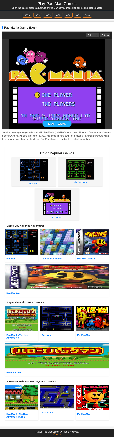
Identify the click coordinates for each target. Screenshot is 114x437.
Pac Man (33, 183)
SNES (47, 15)
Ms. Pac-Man (80, 182)
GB (77, 15)
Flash (87, 15)
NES (37, 15)
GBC (58, 15)
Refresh (105, 35)
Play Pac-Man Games (57, 3)
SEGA (27, 15)
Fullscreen (92, 35)
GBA (68, 15)
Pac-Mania (57, 217)
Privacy (57, 434)
